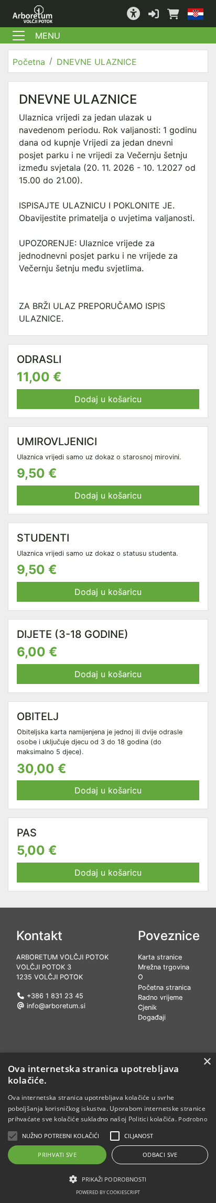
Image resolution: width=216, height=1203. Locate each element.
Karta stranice (160, 957)
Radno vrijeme (160, 997)
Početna (29, 62)
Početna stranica (164, 987)
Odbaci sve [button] (160, 1154)
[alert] (108, 1128)
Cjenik (147, 1007)
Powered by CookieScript (108, 1192)
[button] (133, 13)
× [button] (207, 1062)
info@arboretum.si (56, 1006)
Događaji (152, 1017)
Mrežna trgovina (163, 967)
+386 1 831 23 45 (55, 996)
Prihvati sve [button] (57, 1154)
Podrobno (192, 1119)
